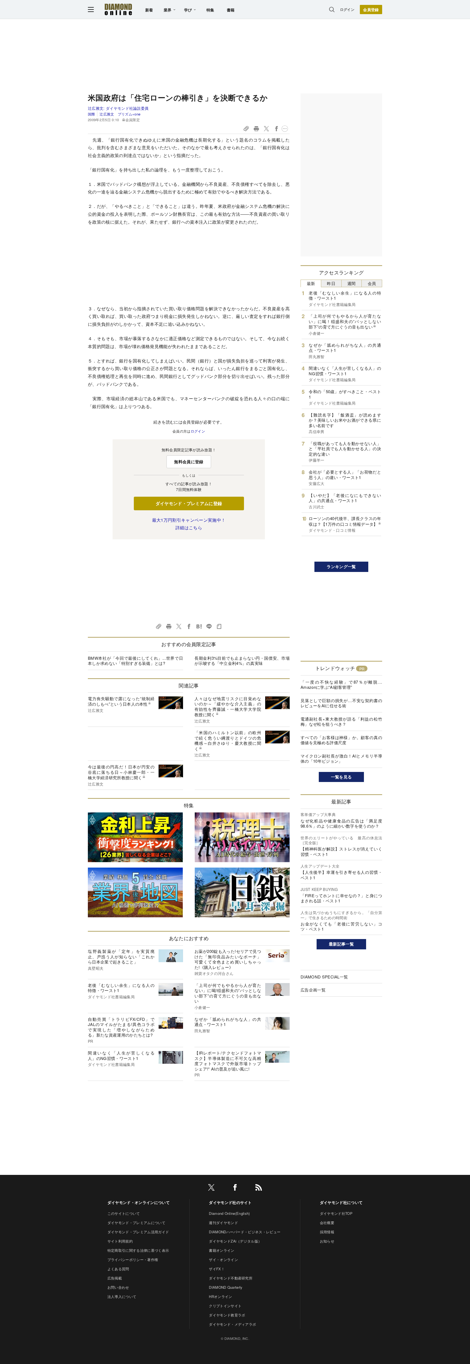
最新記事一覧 (341, 944)
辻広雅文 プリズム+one (120, 114)
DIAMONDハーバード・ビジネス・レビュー (244, 1231)
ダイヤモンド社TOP (336, 1213)
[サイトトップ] (118, 9)
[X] (211, 1188)
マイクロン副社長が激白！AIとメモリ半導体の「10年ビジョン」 (341, 758)
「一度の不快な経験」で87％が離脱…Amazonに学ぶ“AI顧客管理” (341, 684)
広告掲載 (114, 1278)
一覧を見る (341, 777)
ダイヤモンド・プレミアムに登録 (189, 503)
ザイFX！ (217, 1268)
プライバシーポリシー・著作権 (132, 1259)
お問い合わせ (118, 1287)
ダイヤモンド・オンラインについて (138, 1202)
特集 (210, 9)
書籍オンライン (221, 1250)
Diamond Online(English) (229, 1213)
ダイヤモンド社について (341, 1202)
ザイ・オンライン (223, 1259)
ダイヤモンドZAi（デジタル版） (235, 1241)
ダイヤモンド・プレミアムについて (136, 1222)
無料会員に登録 (188, 462)
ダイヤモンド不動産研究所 (230, 1278)
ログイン (347, 9)
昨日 (331, 283)
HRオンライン (220, 1296)
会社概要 (327, 1222)
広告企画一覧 (313, 990)
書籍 (231, 9)
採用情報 (327, 1231)
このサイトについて (123, 1213)
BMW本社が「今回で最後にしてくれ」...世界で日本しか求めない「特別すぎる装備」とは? (135, 660)
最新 (311, 283)
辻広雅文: (118, 108)
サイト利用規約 (120, 1241)
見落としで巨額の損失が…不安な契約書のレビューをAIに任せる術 (341, 703)
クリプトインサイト (225, 1305)
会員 (372, 283)
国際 (91, 114)
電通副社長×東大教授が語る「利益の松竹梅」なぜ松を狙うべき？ (341, 721)
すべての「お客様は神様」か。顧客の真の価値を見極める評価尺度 (341, 740)
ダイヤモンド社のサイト (230, 1202)
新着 (149, 9)
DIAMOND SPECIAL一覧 (324, 977)
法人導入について (122, 1296)
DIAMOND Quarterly (225, 1287)
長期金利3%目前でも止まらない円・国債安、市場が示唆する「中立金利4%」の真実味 (242, 660)
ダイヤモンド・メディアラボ (232, 1324)
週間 (351, 283)
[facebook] (235, 1188)
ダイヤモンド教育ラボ (227, 1315)
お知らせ (327, 1241)
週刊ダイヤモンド (223, 1222)
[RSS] (258, 1188)
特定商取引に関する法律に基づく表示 (138, 1250)
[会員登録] (371, 9)
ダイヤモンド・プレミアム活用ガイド (138, 1231)
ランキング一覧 (341, 567)
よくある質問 (118, 1268)
